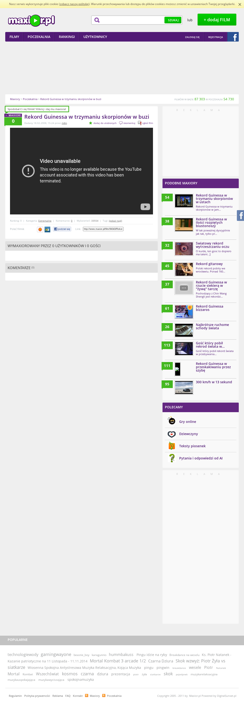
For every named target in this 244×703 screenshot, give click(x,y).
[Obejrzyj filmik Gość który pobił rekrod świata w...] (183, 348)
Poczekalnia (114, 696)
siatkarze (155, 674)
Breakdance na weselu (184, 655)
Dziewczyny (188, 433)
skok (168, 673)
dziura (102, 673)
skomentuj (129, 123)
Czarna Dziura (160, 661)
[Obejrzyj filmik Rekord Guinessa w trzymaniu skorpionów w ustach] (183, 201)
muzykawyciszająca (51, 680)
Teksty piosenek (192, 446)
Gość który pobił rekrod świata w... (210, 345)
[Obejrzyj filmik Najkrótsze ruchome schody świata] (183, 330)
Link (78, 229)
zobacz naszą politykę (74, 4)
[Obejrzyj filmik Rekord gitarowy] (183, 269)
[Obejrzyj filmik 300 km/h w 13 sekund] (183, 387)
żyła (144, 674)
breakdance (179, 668)
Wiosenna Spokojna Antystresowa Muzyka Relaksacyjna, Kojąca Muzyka (84, 667)
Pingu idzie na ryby (152, 654)
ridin (64, 123)
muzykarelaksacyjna (204, 674)
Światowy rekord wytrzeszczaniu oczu (212, 245)
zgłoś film (147, 123)
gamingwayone (56, 654)
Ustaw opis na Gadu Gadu (40, 229)
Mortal (14, 673)
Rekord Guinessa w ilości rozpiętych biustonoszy (211, 222)
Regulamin (15, 696)
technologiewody (23, 654)
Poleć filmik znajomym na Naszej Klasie (48, 229)
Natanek (221, 668)
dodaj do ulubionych (105, 123)
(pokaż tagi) (115, 220)
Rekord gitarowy (209, 263)
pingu (148, 667)
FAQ (68, 696)
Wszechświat (47, 673)
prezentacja (120, 674)
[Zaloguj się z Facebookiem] (233, 37)
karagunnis (99, 655)
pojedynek (182, 674)
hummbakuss (121, 654)
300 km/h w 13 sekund (214, 382)
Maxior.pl (31, 20)
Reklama (57, 696)
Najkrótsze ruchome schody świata (212, 326)
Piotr (208, 667)
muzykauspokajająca (21, 680)
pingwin (163, 667)
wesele (195, 667)
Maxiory (95, 696)
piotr (136, 674)
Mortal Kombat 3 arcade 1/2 (118, 661)
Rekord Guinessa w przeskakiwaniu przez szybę (213, 367)
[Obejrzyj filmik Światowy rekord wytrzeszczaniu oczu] (183, 249)
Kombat (28, 674)
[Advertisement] (122, 68)
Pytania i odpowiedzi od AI (201, 458)
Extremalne (44, 220)
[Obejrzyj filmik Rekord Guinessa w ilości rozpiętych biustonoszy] (183, 225)
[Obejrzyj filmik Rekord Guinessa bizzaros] (183, 312)
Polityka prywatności (37, 696)
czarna (87, 673)
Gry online (187, 421)
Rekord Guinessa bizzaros (209, 308)
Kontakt (78, 696)
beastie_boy (81, 655)
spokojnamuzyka (80, 679)
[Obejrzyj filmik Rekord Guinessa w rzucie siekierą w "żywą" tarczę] (183, 288)
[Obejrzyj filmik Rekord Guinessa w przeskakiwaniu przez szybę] (177, 369)
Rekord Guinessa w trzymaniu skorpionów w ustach (214, 198)
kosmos (70, 673)
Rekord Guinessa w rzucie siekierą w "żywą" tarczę (211, 285)
